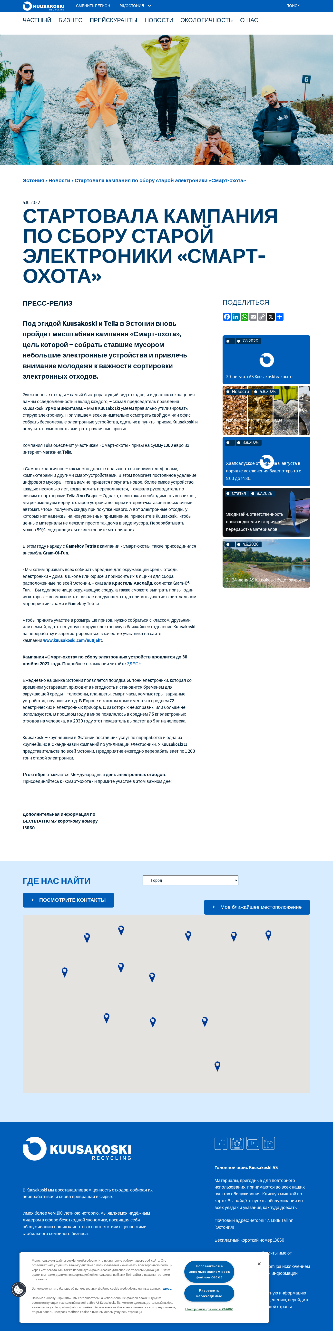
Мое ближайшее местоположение (261, 907)
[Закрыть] (259, 1263)
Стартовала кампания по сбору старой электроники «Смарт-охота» (160, 180)
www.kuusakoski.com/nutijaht (72, 640)
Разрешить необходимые (209, 1293)
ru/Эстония (132, 6)
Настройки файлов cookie (209, 1309)
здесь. (167, 1288)
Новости (59, 180)
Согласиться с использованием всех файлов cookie (209, 1271)
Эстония (33, 180)
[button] (65, 972)
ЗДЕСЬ (134, 664)
